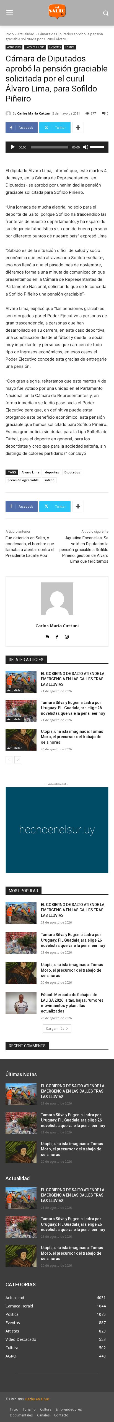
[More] (78, 127)
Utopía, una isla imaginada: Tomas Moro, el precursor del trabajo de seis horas (72, 736)
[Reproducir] (12, 147)
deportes (52, 472)
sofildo (49, 480)
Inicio (10, 34)
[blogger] (47, 636)
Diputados (72, 472)
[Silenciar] (86, 147)
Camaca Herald (35, 47)
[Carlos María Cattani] (9, 113)
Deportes (55, 47)
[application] (57, 147)
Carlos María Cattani (34, 113)
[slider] (98, 147)
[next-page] (17, 759)
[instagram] (67, 636)
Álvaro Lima (31, 472)
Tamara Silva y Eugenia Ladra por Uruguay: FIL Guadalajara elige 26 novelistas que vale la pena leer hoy (73, 708)
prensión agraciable (23, 480)
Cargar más (55, 1028)
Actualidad (25, 34)
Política (69, 47)
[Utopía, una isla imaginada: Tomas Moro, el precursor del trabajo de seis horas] (21, 740)
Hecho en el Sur (37, 1399)
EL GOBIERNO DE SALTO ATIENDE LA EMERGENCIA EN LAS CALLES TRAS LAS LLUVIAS (72, 679)
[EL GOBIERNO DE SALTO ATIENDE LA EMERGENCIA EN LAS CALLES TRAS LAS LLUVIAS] (21, 682)
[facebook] (57, 636)
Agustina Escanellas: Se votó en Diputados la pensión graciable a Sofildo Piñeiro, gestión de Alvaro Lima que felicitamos (83, 549)
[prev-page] (9, 759)
